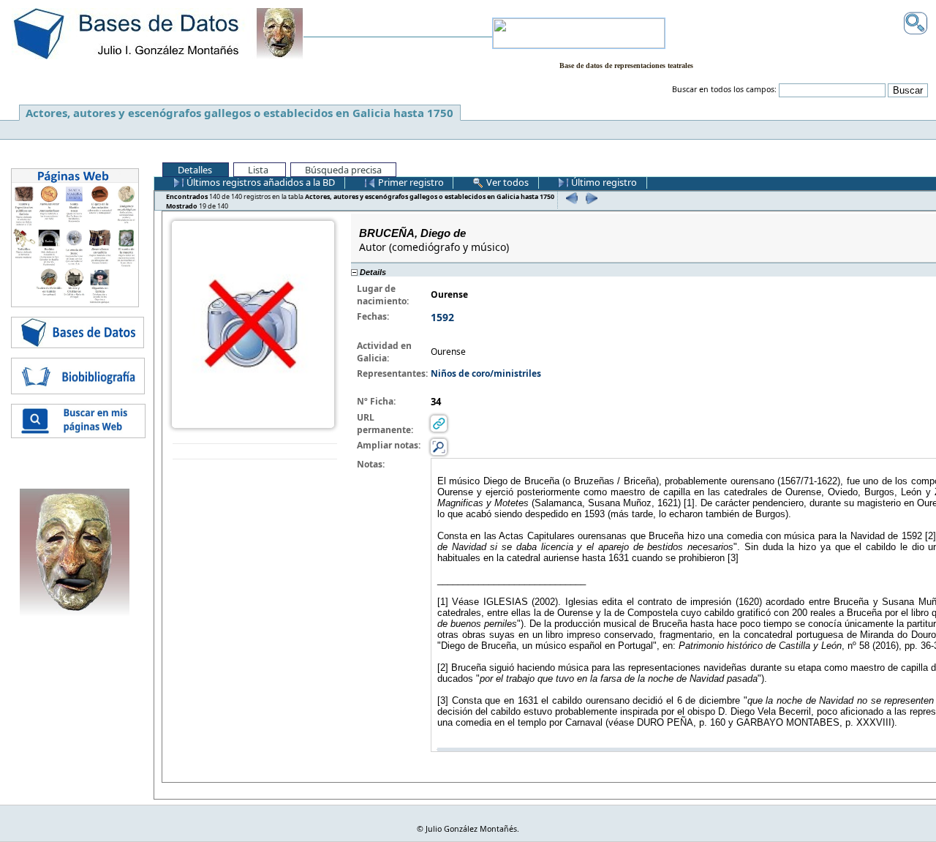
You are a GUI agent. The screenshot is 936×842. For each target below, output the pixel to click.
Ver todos (506, 182)
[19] (589, 198)
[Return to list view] (255, 451)
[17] (570, 198)
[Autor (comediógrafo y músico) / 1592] (253, 322)
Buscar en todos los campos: (724, 89)
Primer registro (410, 182)
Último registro (603, 182)
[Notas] (439, 446)
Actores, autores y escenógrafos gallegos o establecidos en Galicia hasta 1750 (239, 112)
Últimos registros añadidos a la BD (259, 182)
